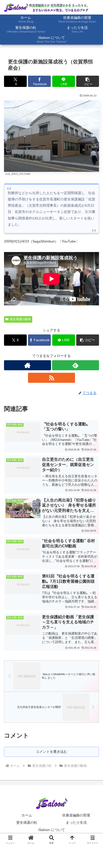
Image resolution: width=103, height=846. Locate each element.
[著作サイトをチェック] (27, 365)
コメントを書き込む (51, 752)
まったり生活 (76, 822)
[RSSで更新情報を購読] (51, 378)
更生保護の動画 (20, 319)
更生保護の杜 (26, 822)
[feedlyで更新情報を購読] (75, 365)
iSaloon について (51, 830)
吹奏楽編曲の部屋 (76, 815)
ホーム (27, 815)
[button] (87, 81)
